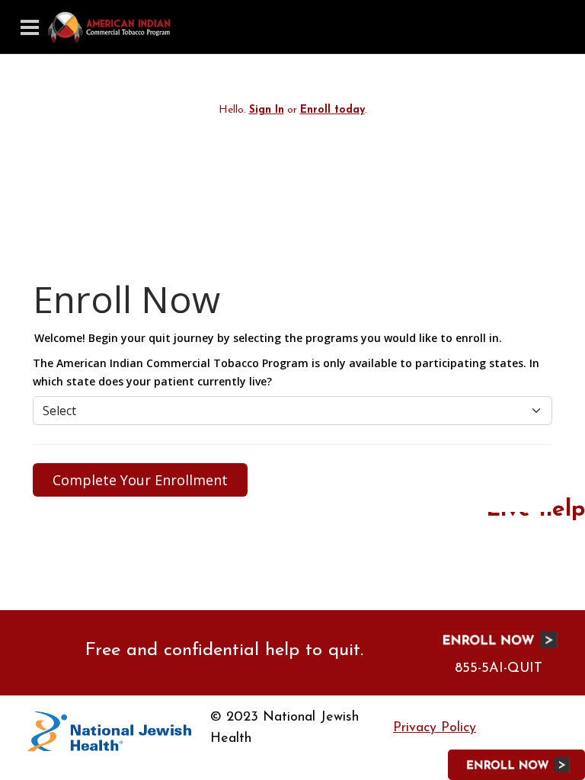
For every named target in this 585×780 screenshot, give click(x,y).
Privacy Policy (434, 728)
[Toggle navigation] (29, 27)
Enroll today (332, 110)
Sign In (266, 110)
